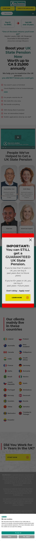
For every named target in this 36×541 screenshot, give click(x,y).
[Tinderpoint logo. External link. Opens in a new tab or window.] (4, 517)
